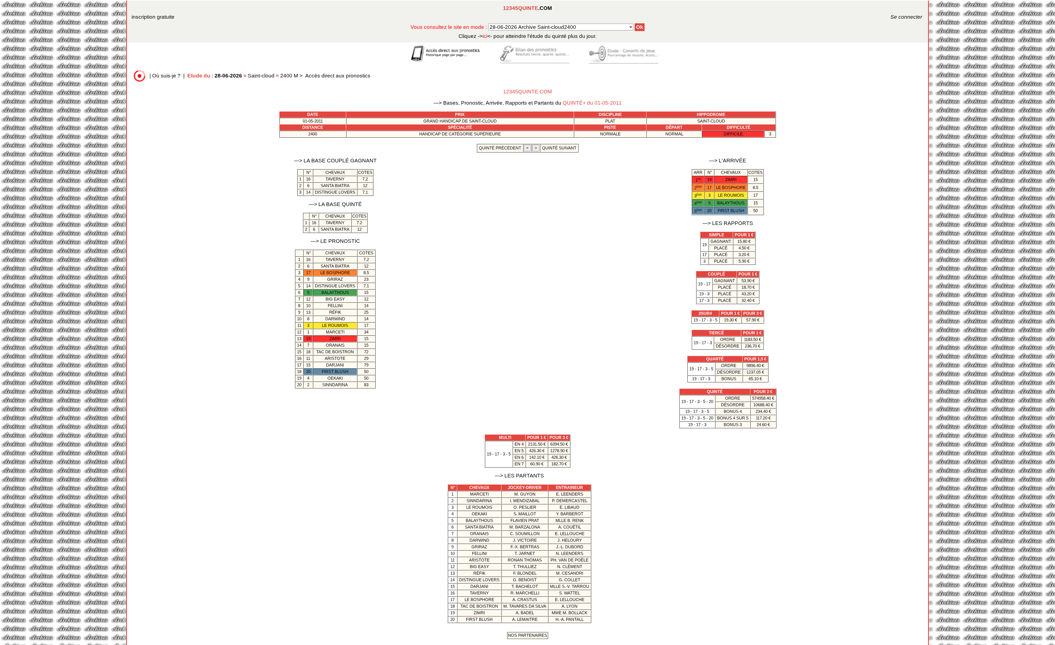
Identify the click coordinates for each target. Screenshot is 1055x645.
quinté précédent (500, 148)
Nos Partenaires (527, 635)
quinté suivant (559, 148)
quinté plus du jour (527, 36)
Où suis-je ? (166, 76)
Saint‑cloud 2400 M (243, 76)
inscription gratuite (153, 17)
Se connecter (898, 17)
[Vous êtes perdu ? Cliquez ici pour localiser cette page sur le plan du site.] (139, 76)
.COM (527, 8)
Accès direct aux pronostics (337, 76)
